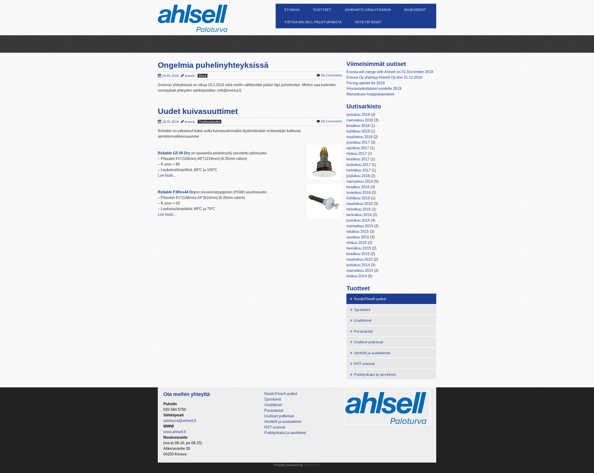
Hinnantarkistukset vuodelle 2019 (373, 89)
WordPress (312, 465)
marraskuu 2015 (359, 226)
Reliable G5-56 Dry (174, 153)
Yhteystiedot (368, 22)
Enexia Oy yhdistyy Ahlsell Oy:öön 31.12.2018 (384, 77)
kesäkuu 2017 (358, 159)
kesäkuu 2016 (358, 187)
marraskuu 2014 (359, 270)
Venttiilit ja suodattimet (372, 353)
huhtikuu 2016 (358, 198)
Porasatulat (363, 331)
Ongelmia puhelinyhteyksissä (213, 65)
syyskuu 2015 (357, 237)
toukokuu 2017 (358, 165)
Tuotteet (322, 10)
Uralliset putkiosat (368, 342)
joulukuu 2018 (358, 115)
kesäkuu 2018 (358, 126)
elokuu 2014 (356, 276)
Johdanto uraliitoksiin (368, 10)
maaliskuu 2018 (359, 137)
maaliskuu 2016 (359, 204)
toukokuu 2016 (358, 192)
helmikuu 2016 (358, 209)
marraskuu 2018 (359, 120)
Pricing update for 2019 (365, 83)
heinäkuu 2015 (358, 248)
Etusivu (292, 10)
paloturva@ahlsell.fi (179, 421)
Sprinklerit (362, 310)
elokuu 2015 (356, 243)
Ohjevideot (415, 10)
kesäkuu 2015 (358, 254)
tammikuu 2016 (359, 215)
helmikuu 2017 (358, 170)
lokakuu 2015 (357, 231)
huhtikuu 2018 (358, 131)
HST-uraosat (364, 364)
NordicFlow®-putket (370, 299)
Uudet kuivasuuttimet (198, 111)
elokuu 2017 (356, 154)
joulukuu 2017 (358, 142)
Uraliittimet (362, 320)
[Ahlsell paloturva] (192, 23)
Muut (202, 76)
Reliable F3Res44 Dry (177, 192)
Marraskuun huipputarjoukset (370, 94)
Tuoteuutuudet (209, 121)
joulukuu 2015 (358, 220)
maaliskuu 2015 (359, 259)
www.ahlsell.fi (174, 432)
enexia (190, 76)
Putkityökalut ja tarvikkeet (375, 374)
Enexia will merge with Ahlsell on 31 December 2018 (389, 72)
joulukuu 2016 (358, 176)
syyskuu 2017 (357, 148)
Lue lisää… (167, 175)
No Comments (331, 75)
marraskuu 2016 (359, 181)
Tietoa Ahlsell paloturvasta (313, 22)
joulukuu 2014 (358, 265)
